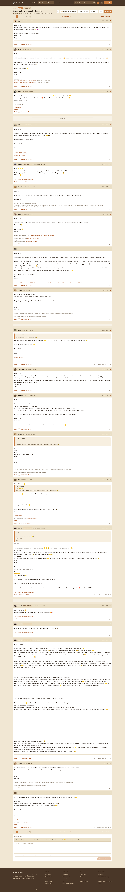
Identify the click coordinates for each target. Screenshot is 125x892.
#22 (110, 49)
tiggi (19, 21)
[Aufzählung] (46, 839)
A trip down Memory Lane (33, 238)
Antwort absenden (104, 858)
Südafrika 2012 (17, 107)
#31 (110, 369)
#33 (110, 434)
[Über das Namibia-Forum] (14, 2)
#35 (110, 528)
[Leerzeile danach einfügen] (58, 839)
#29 (110, 290)
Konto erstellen (66, 877)
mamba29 (20, 249)
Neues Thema (48, 881)
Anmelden (108, 2)
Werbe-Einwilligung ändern (104, 879)
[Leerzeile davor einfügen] (55, 839)
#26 (110, 186)
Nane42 (20, 164)
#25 (110, 164)
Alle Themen (42, 2)
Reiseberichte (27, 8)
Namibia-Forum (21, 3)
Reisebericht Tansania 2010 (20, 152)
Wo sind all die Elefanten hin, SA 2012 (23, 282)
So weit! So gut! (25, 240)
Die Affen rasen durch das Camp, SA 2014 (42, 282)
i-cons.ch (39, 889)
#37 (110, 624)
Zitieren (30, 44)
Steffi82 (20, 49)
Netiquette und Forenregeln (105, 881)
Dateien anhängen (20, 855)
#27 (110, 214)
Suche (46, 879)
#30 (110, 330)
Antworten (108, 11)
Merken (94, 11)
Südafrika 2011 (17, 106)
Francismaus (21, 369)
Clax (19, 479)
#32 (110, 395)
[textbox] (62, 847)
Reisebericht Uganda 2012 (20, 155)
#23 (110, 91)
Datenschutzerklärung (103, 877)
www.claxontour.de (18, 515)
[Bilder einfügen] (74, 839)
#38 (110, 640)
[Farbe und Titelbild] (101, 11)
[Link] (62, 839)
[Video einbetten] (67, 839)
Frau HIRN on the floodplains (42, 237)
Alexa (19, 91)
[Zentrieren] (49, 839)
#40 (110, 793)
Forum (50, 2)
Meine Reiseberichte (18, 42)
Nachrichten (65, 879)
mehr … (16, 84)
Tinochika (20, 187)
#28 (110, 249)
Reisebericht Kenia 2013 (19, 157)
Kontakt (100, 883)
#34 (110, 479)
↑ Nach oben (68, 832)
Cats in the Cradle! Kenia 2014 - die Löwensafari (25, 80)
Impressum (100, 874)
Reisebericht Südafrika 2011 (20, 153)
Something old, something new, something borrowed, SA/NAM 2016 (68, 282)
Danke (16, 44)
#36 (110, 605)
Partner (82, 879)
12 (19, 758)
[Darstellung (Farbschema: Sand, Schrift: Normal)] (102, 3)
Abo (63, 881)
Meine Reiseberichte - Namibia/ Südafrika (24, 179)
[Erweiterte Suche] (94, 3)
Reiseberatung (48, 883)
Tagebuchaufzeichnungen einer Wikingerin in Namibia (43, 235)
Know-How (59, 2)
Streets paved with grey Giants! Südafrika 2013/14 (26, 82)
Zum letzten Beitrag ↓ (106, 16)
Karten (81, 877)
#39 (110, 763)
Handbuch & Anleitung (68, 883)
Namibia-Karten (84, 881)
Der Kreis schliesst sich (31, 241)
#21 (110, 20)
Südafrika (20, 8)
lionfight (20, 290)
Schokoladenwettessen (31, 518)
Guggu (19, 214)
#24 (110, 124)
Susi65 (19, 330)
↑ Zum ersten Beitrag (65, 16)
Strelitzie (20, 395)
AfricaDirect (21, 125)
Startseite (32, 2)
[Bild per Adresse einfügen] (70, 839)
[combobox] (84, 3)
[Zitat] (52, 839)
